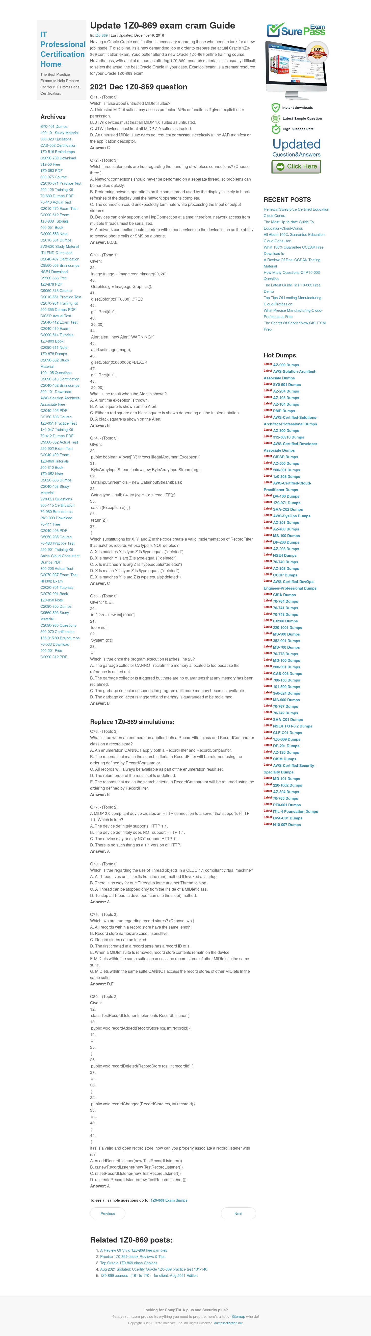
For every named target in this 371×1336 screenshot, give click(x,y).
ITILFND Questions (56, 252)
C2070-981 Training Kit (59, 303)
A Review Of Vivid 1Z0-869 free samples (133, 1250)
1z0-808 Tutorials (54, 221)
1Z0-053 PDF (51, 170)
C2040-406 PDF (53, 530)
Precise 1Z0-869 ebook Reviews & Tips (133, 1256)
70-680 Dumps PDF (56, 195)
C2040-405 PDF (53, 410)
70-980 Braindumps (56, 511)
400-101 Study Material (59, 132)
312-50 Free (50, 164)
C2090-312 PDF (53, 656)
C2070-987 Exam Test (58, 574)
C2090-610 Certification (59, 378)
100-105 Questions (56, 372)
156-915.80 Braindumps (60, 637)
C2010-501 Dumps (56, 239)
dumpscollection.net (228, 1322)
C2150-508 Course (56, 416)
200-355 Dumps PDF (57, 309)
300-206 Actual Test (56, 568)
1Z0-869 (101, 35)
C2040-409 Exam (54, 454)
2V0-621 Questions (56, 498)
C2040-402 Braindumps (60, 385)
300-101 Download (55, 391)
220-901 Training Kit (56, 549)
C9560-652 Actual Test (59, 442)
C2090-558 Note (53, 233)
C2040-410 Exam (54, 328)
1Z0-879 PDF (51, 284)
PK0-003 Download (56, 517)
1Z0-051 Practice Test (58, 423)
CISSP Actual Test (55, 315)
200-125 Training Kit (56, 189)
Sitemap (238, 1316)
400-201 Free (51, 650)
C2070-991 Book (54, 593)
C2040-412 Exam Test (58, 322)
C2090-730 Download (58, 157)
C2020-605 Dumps (56, 479)
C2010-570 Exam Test (58, 208)
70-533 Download (54, 644)
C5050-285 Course (56, 536)
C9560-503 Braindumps (60, 265)
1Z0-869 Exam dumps (169, 1200)
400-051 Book (51, 227)
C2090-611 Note (53, 347)
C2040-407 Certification (59, 258)
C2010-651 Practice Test (60, 296)
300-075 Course (53, 176)
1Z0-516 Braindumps (57, 151)
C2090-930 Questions (58, 625)
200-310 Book (51, 467)
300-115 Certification (57, 505)
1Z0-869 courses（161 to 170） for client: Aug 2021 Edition (149, 1275)
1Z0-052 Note (51, 473)
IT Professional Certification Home (63, 49)
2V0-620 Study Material (59, 246)
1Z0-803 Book (52, 341)
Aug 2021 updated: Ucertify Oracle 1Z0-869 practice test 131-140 (153, 1269)
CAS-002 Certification (58, 145)
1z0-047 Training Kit (56, 429)
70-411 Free (50, 524)
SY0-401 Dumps (54, 126)
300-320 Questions (56, 138)
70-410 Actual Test (55, 202)
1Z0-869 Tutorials (54, 461)
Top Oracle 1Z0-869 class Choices (128, 1262)
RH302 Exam (51, 581)
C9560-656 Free (53, 277)
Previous (107, 1213)
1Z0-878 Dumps (53, 353)
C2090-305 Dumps (56, 606)
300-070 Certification (57, 631)
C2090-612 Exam (54, 214)
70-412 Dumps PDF (56, 435)
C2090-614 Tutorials (56, 334)
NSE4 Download (54, 271)
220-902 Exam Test (56, 448)
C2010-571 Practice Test (60, 183)
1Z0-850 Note (51, 599)
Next (238, 1213)
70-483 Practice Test (57, 543)
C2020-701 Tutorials (56, 587)
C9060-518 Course (56, 290)
